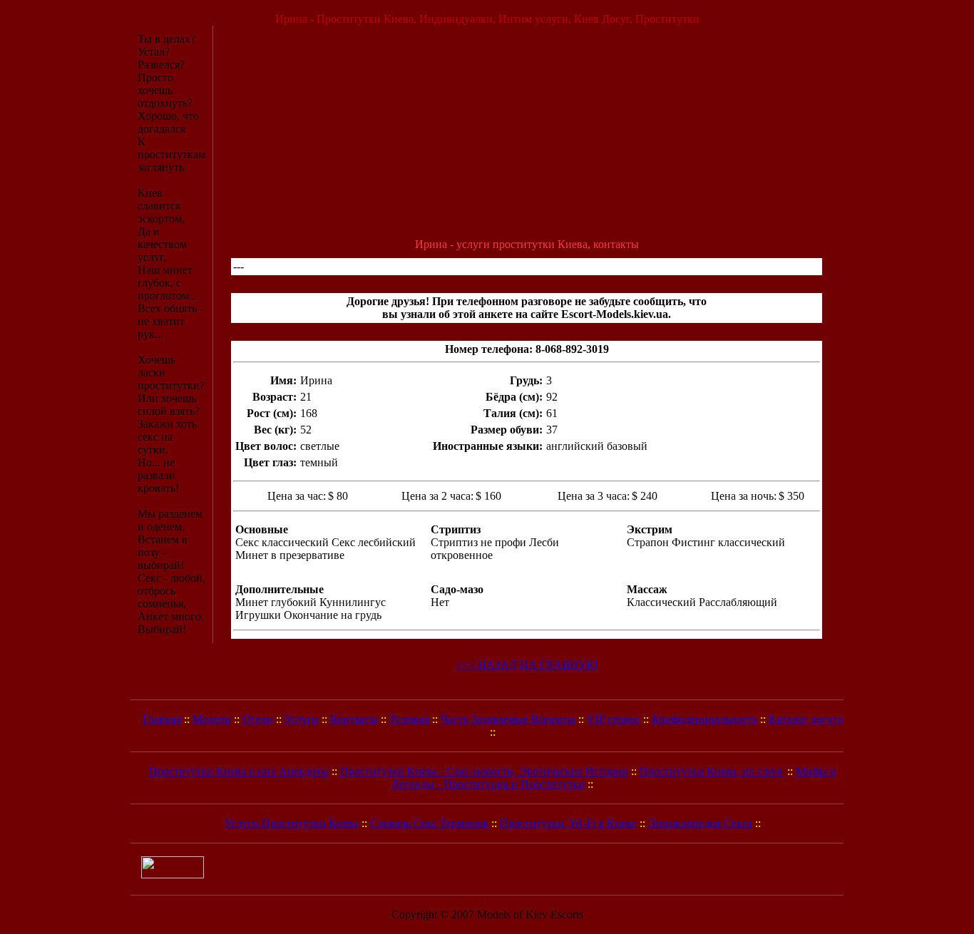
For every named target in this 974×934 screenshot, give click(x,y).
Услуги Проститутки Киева (292, 823)
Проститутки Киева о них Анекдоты (239, 771)
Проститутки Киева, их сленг (712, 771)
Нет (440, 602)
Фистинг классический (728, 542)
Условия (409, 719)
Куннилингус (352, 602)
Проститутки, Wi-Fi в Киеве (568, 823)
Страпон (648, 542)
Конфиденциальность (704, 719)
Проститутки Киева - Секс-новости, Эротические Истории (484, 771)
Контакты (354, 719)
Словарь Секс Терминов (429, 823)
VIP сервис (613, 719)
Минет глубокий (276, 602)
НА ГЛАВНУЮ (559, 665)
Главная (162, 719)
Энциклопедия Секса (700, 823)
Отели (257, 719)
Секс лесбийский (374, 542)
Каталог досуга (806, 719)
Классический (661, 602)
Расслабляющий (738, 602)
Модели (212, 719)
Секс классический (282, 542)
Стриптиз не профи (478, 542)
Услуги (301, 719)
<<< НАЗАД (486, 665)
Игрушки (258, 615)
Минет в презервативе (289, 555)
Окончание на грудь (332, 615)
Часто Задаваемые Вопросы (508, 719)
